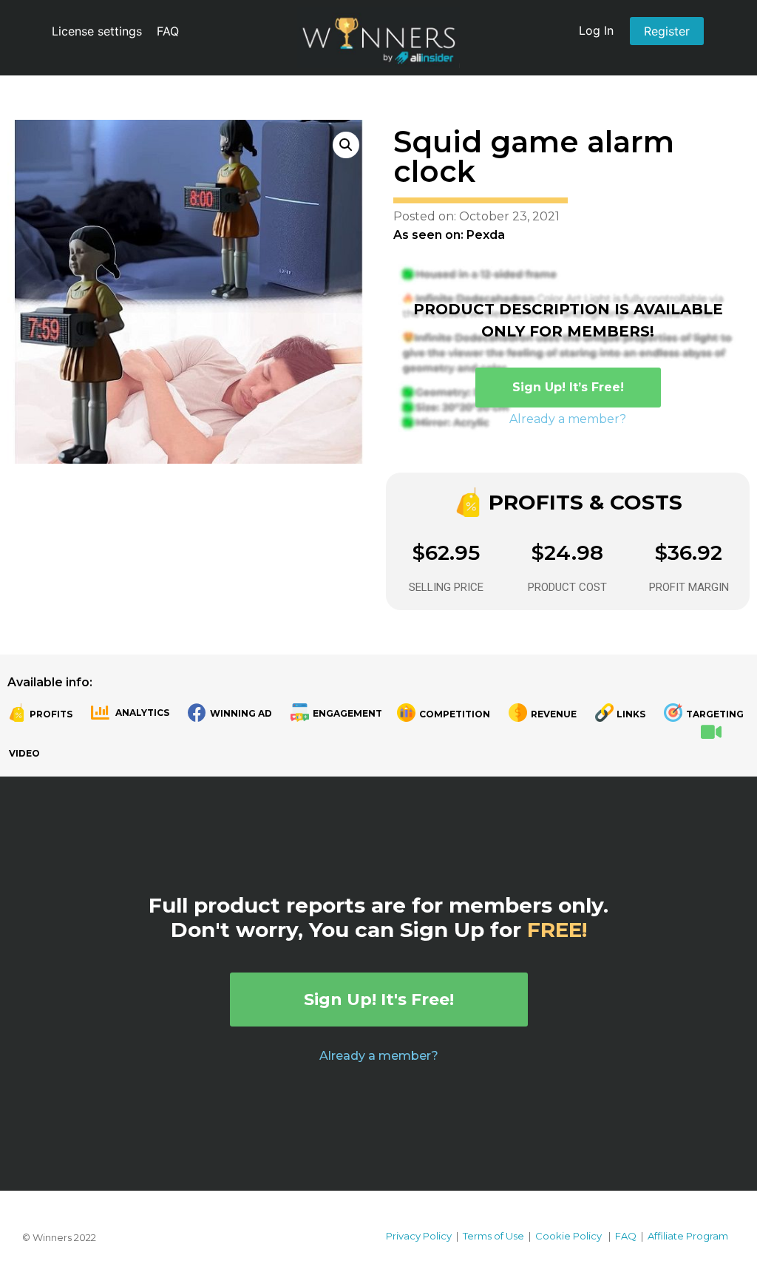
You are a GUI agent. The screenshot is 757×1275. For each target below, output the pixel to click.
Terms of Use (493, 1236)
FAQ (168, 31)
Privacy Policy (419, 1236)
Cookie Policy (568, 1236)
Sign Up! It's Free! (379, 999)
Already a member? (567, 419)
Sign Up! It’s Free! (568, 387)
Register (667, 31)
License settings (97, 31)
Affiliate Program (688, 1236)
